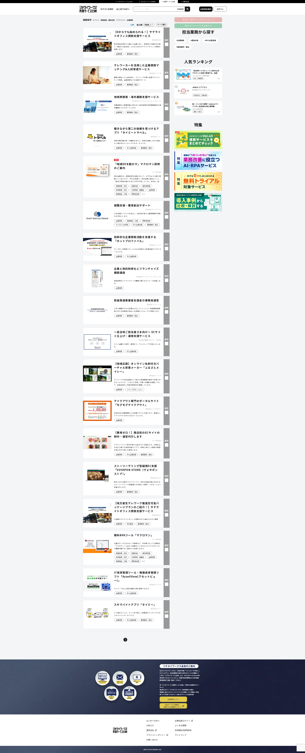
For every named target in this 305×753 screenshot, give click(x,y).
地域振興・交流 (121, 190)
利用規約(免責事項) (183, 730)
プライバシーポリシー (155, 734)
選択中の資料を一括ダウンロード (198, 20)
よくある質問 (180, 725)
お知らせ (150, 725)
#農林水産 (194, 40)
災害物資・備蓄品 (138, 190)
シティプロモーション (134, 389)
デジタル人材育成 (122, 225)
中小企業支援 (131, 148)
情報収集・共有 (121, 186)
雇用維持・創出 (132, 54)
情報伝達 (135, 186)
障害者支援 (135, 194)
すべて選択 (161, 25)
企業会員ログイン (182, 720)
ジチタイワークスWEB (148, 1)
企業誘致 (119, 54)
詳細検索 (180, 9)
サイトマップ (180, 734)
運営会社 (150, 730)
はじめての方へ (123, 9)
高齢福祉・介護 (121, 194)
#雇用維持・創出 (182, 47)
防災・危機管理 (198, 78)
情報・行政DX (198, 112)
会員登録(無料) (206, 9)
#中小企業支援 (210, 40)
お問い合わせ (152, 739)
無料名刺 (186, 1)
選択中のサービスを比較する (198, 26)
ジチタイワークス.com (125, 1)
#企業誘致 (180, 40)
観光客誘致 (146, 186)
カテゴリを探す (107, 9)
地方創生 (130, 524)
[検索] (187, 9)
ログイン (220, 9)
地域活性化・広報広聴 (200, 95)
